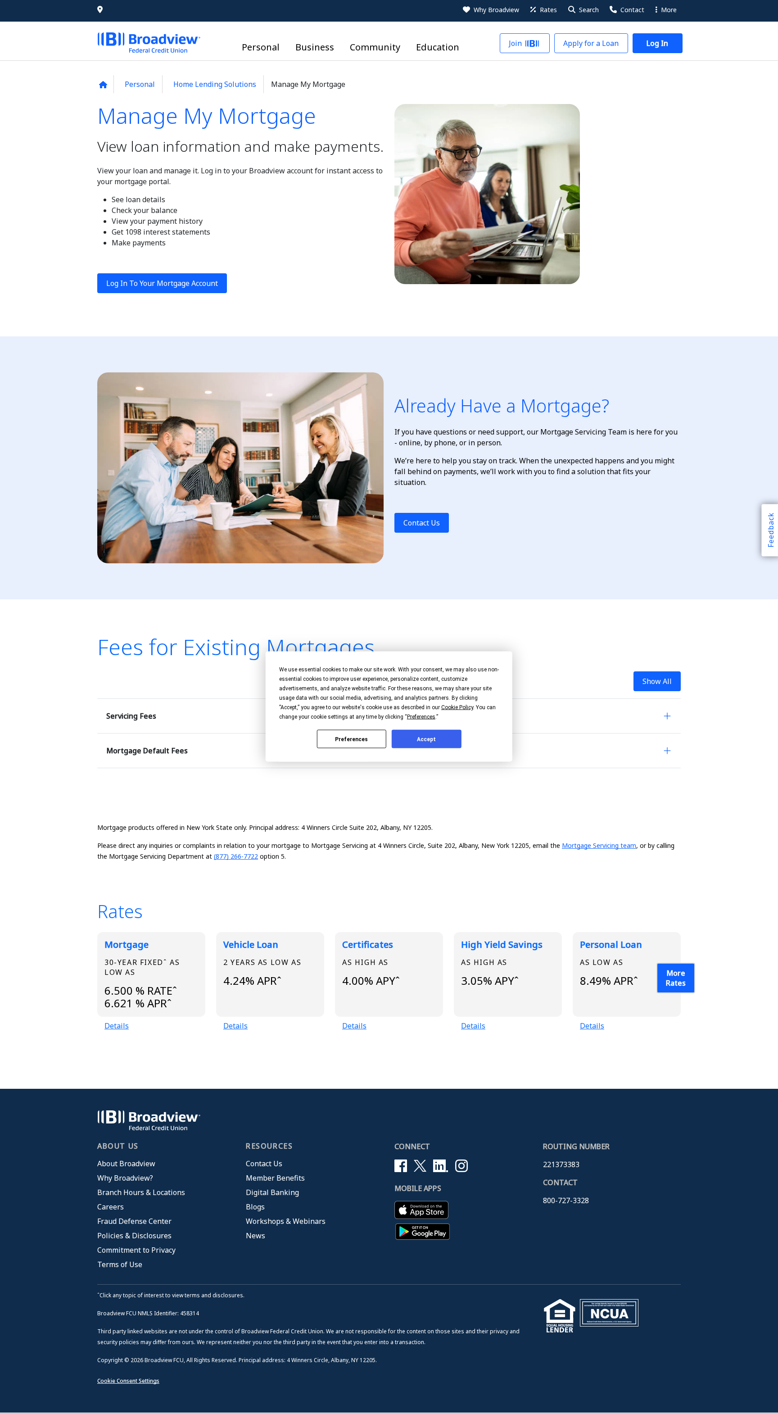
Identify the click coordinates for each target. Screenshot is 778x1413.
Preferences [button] (421, 717)
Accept (426, 739)
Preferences (351, 739)
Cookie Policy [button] (457, 707)
